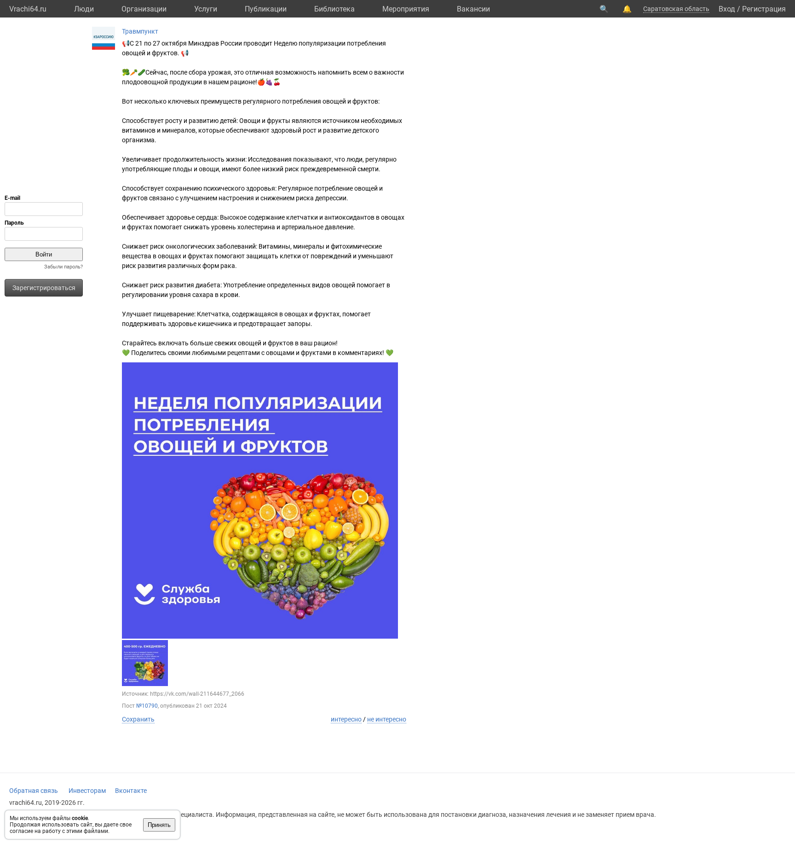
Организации (144, 9)
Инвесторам (87, 790)
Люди (84, 9)
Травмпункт (140, 31)
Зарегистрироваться (43, 287)
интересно (346, 719)
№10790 (147, 706)
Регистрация (764, 9)
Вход (727, 9)
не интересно (386, 719)
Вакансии (473, 9)
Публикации (266, 9)
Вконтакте (131, 790)
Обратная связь (33, 790)
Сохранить (138, 719)
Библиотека (334, 9)
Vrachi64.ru (27, 9)
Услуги (205, 9)
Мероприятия (405, 9)
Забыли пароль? (63, 267)
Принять (159, 824)
